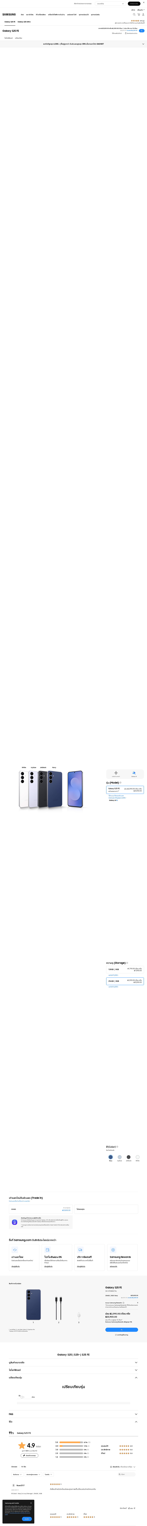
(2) (88, 1446)
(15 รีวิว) (38, 1446)
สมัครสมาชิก (113, 1266)
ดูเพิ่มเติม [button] (51, 817)
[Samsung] (9, 14)
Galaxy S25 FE (10, 30)
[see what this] (123, 1303)
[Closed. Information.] (111, 1467)
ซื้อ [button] (141, 30)
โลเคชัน (47, 1474)
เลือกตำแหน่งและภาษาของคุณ (82, 4)
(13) (89, 1442)
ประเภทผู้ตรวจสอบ (32, 1474)
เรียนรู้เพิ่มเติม (16, 1266)
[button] (123, 28)
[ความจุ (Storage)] (127, 963)
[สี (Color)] (117, 1147)
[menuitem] (22, 14)
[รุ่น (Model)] (120, 782)
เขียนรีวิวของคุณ (31, 1455)
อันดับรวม (16, 1474)
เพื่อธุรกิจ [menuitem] (140, 10)
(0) (88, 1450)
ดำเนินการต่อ (134, 4)
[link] (24, 22)
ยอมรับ (27, 1519)
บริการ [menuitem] (133, 10)
